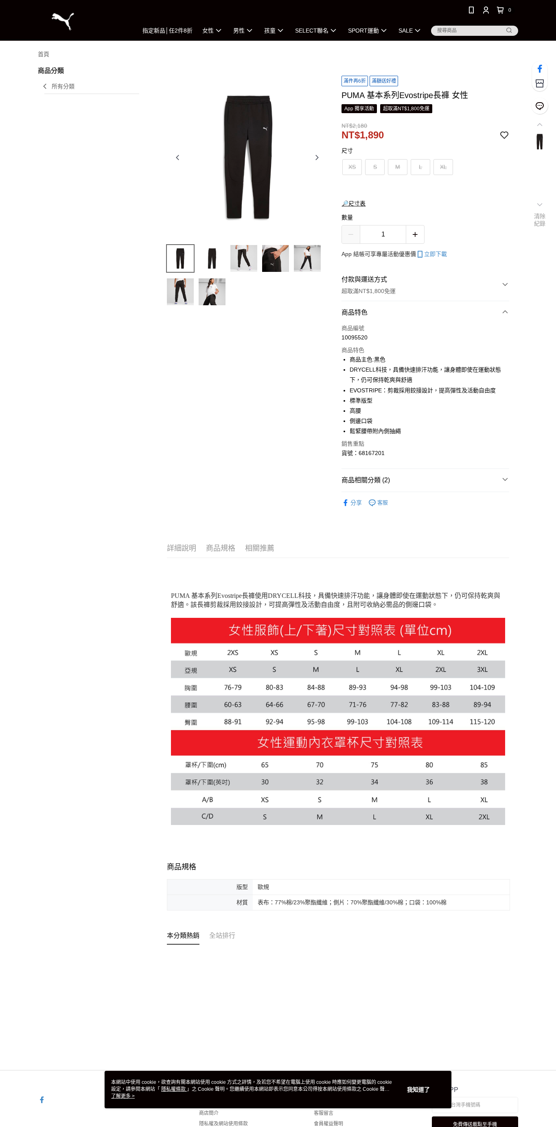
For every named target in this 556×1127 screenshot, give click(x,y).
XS (352, 167)
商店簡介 (209, 1113)
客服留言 (323, 1113)
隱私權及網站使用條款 (223, 1124)
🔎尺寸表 (353, 203)
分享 (356, 502)
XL (443, 167)
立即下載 (435, 254)
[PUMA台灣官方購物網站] (83, 21)
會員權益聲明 (328, 1124)
